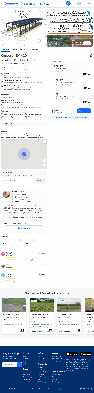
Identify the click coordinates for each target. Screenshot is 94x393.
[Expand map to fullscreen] (44, 141)
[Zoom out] (44, 165)
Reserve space (84, 111)
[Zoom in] (44, 160)
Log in (89, 4)
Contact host (25, 228)
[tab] (5, 49)
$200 (85, 74)
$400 (85, 102)
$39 (85, 88)
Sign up (78, 4)
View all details (60, 74)
